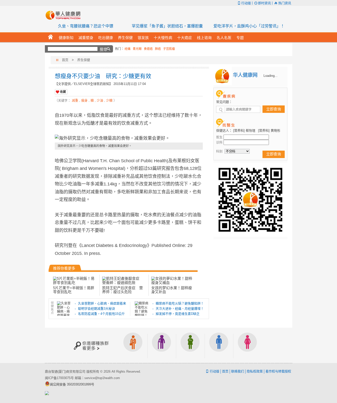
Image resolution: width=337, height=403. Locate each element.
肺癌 (158, 49)
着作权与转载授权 (278, 371)
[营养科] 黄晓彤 (269, 130)
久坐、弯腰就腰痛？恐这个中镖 (85, 26)
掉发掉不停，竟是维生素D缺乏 (178, 314)
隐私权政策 (255, 371)
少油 (100, 100)
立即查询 (273, 109)
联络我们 (237, 371)
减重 (75, 100)
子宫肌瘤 (169, 49)
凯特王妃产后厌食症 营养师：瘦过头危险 (122, 290)
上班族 (133, 345)
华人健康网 (64, 15)
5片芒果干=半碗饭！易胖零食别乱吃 (73, 290)
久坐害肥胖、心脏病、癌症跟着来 (102, 303)
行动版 (246, 3)
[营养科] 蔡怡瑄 (244, 130)
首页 (65, 60)
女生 (247, 345)
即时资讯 (264, 3)
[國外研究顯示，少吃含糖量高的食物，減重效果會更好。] (129, 138)
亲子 (190, 345)
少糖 (109, 100)
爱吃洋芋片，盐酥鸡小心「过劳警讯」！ (248, 26)
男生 (218, 345)
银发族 (161, 345)
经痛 (128, 49)
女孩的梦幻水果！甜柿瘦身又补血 (171, 290)
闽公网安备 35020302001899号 (72, 384)
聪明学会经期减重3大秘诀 (96, 308)
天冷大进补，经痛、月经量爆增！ (180, 308)
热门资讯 (284, 3)
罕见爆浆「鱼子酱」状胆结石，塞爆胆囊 (167, 26)
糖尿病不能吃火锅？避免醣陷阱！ (180, 303)
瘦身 (84, 100)
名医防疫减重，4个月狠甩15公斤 (101, 314)
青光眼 (137, 49)
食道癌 (148, 49)
